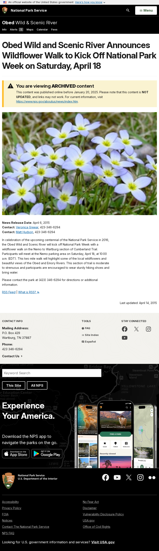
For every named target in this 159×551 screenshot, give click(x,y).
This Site (13, 385)
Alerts (16, 29)
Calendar (42, 29)
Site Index (91, 335)
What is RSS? (27, 292)
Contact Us (11, 356)
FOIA (5, 514)
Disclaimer (90, 508)
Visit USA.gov (103, 542)
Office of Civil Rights (96, 526)
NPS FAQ (8, 533)
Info (4, 29)
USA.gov (89, 520)
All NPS (37, 385)
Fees (54, 29)
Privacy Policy (11, 508)
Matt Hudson (24, 232)
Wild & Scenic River (29, 22)
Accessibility (10, 502)
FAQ (87, 328)
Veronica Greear (27, 227)
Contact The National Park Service (25, 526)
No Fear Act (91, 502)
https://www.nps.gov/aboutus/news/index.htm (47, 101)
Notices (7, 520)
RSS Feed (9, 292)
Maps (29, 29)
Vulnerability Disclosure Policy (103, 514)
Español (90, 341)
